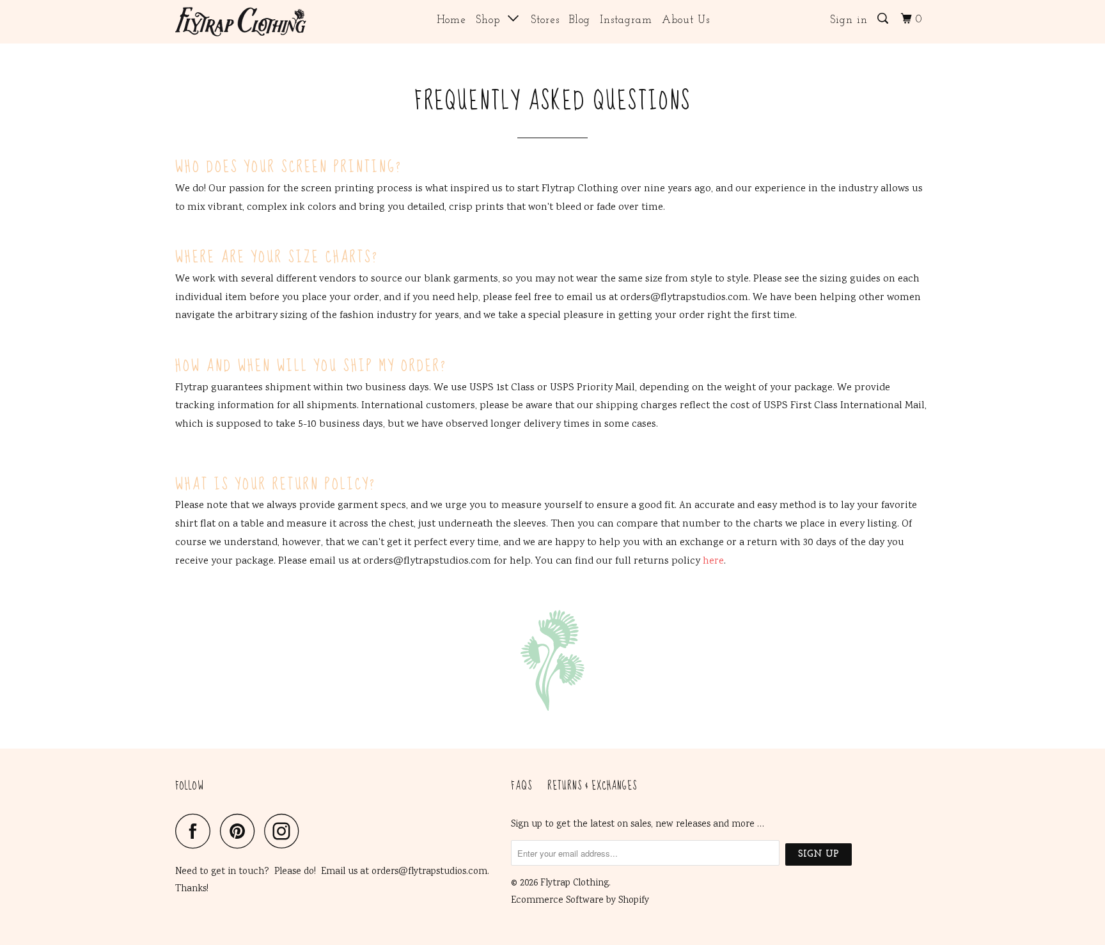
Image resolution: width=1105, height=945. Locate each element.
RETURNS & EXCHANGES (592, 786)
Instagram (626, 20)
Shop (492, 20)
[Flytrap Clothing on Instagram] (285, 830)
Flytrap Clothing (574, 884)
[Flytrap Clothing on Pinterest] (241, 830)
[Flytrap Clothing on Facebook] (196, 830)
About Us (686, 20)
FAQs (521, 786)
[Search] (884, 19)
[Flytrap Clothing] (240, 21)
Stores (545, 20)
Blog (579, 20)
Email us (339, 872)
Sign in (849, 20)
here (713, 561)
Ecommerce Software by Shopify (580, 901)
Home (451, 20)
